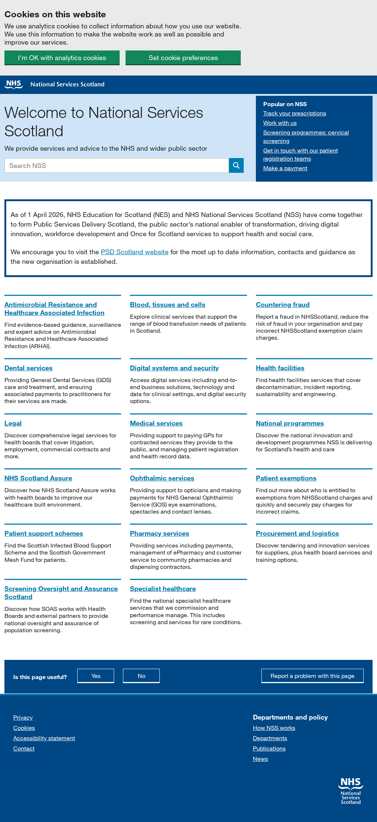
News (260, 758)
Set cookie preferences (183, 57)
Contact (24, 748)
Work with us (280, 122)
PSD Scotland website (135, 252)
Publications (269, 748)
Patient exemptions (286, 478)
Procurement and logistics (297, 533)
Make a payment (285, 167)
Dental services (28, 368)
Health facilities (280, 368)
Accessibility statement (44, 737)
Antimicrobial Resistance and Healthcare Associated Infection (54, 308)
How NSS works (274, 727)
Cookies (24, 727)
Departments (270, 737)
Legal (13, 423)
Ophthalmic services (162, 478)
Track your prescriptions (294, 112)
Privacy (23, 717)
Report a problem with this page (313, 675)
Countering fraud (283, 304)
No (149, 675)
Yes (102, 675)
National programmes (290, 423)
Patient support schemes (43, 533)
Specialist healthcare (163, 588)
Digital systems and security (174, 368)
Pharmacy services (159, 533)
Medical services (156, 423)
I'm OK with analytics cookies (62, 57)
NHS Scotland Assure (38, 478)
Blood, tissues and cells (167, 304)
